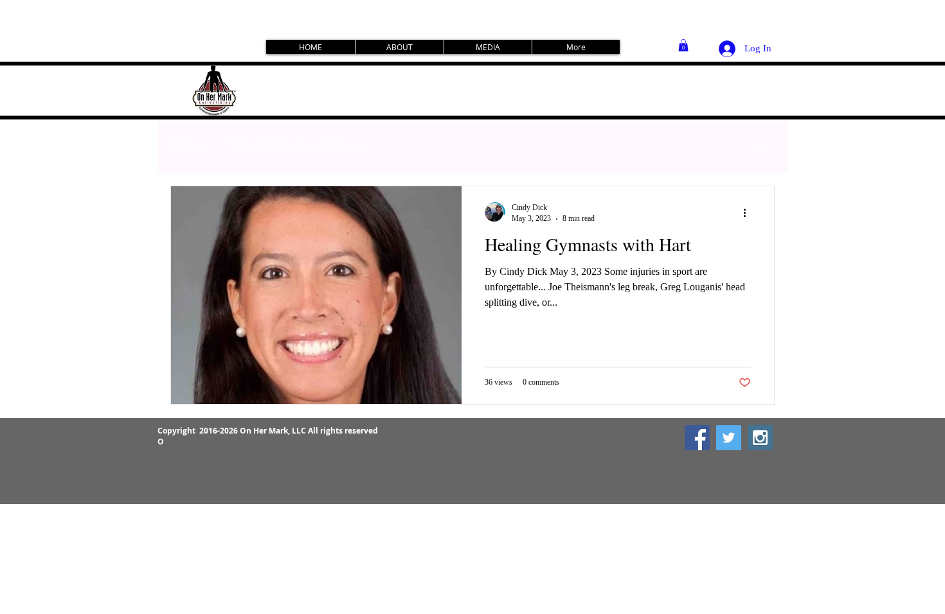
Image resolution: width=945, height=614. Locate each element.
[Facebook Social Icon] (697, 437)
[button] (683, 45)
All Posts (188, 146)
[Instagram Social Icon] (760, 437)
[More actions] (749, 212)
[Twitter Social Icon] (728, 437)
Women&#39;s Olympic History (296, 146)
